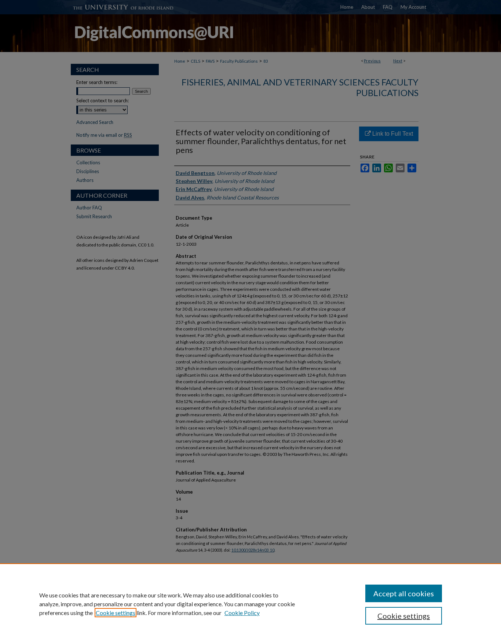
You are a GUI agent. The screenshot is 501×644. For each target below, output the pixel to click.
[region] (250, 603)
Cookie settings (115, 612)
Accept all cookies (403, 593)
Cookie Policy (242, 612)
